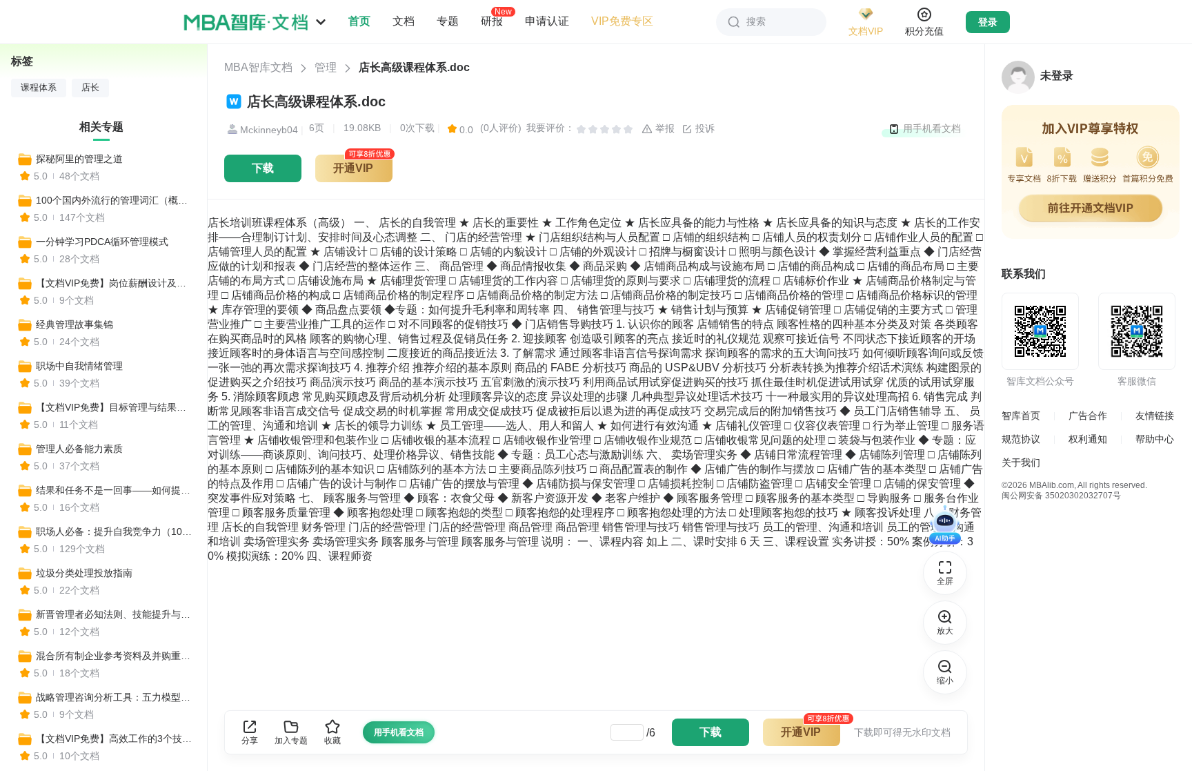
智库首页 (1021, 415)
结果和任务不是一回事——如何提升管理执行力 (115, 490)
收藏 (332, 740)
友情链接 (1154, 415)
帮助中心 (1154, 439)
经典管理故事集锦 (74, 324)
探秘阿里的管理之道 (79, 158)
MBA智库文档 (258, 67)
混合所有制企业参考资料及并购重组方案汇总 (115, 655)
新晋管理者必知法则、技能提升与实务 (115, 614)
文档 (404, 21)
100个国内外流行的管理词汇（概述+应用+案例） (115, 200)
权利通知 (1088, 439)
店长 (90, 87)
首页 (359, 21)
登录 (987, 22)
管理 (326, 67)
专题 (448, 21)
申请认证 (547, 21)
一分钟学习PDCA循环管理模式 (102, 241)
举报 (664, 128)
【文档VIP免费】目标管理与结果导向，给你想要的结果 (115, 407)
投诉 (704, 128)
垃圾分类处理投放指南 (84, 572)
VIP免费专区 (622, 21)
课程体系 (39, 87)
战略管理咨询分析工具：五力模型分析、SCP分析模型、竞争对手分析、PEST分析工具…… (115, 697)
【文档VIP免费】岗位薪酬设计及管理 (115, 283)
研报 (492, 20)
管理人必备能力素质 (79, 448)
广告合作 (1088, 415)
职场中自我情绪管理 (79, 365)
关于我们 (1021, 462)
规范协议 (1021, 439)
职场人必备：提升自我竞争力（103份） (115, 531)
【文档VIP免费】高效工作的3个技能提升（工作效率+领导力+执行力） (115, 738)
